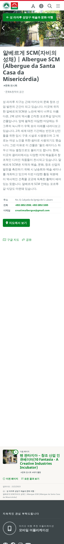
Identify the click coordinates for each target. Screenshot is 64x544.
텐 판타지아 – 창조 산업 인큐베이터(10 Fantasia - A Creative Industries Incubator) (40, 461)
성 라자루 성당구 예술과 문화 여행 (20, 491)
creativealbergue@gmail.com (32, 210)
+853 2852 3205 (40, 205)
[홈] (4, 491)
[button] (33, 6)
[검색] (50, 6)
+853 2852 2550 (23, 205)
